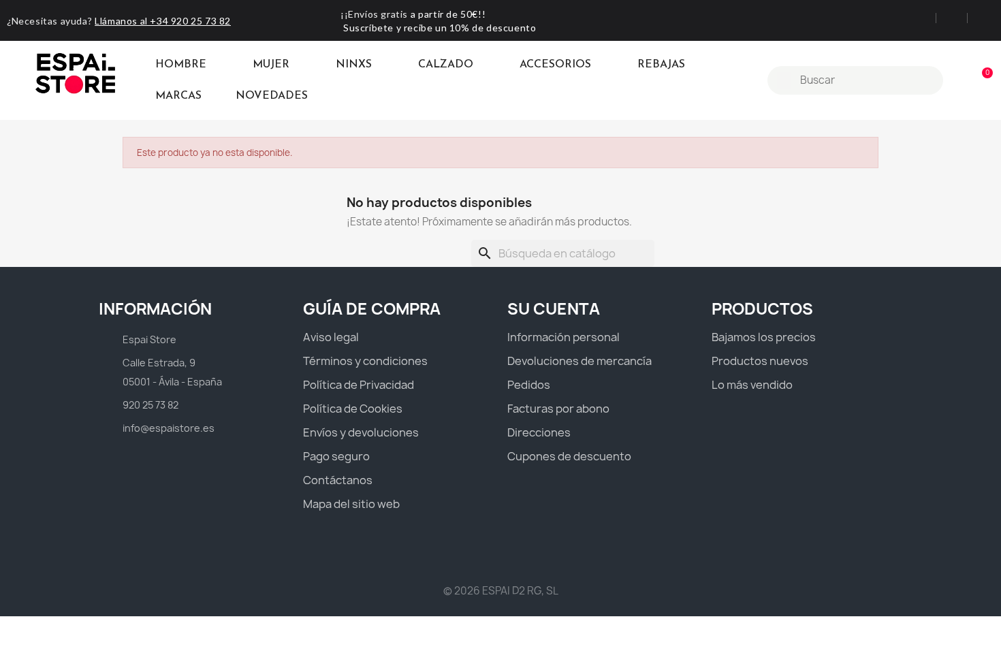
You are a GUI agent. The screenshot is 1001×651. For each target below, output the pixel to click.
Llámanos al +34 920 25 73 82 (163, 21)
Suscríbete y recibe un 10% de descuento (439, 27)
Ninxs (354, 64)
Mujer (271, 64)
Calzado (445, 64)
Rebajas (661, 64)
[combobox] (857, 80)
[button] (981, 80)
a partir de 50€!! (448, 14)
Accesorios (555, 64)
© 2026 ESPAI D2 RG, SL (500, 591)
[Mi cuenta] (958, 80)
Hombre (180, 64)
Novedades (272, 96)
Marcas (178, 96)
